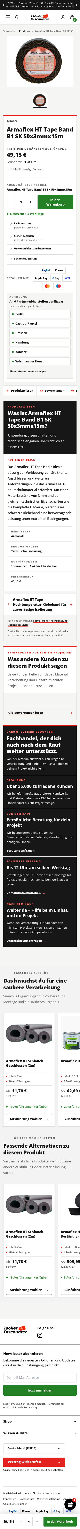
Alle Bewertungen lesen (40, 712)
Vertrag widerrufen (34, 1462)
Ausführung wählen (29, 1119)
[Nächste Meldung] (75, 4)
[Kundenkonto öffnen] (63, 17)
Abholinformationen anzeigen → (29, 371)
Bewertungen (52, 390)
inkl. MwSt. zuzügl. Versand (26, 169)
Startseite (9, 31)
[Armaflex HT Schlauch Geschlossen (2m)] (29, 1033)
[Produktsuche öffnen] (16, 17)
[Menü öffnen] (7, 17)
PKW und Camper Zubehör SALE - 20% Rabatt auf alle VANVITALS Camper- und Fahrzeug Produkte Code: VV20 (40, 5)
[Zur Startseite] (40, 17)
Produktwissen (20, 390)
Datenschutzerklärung (24, 1407)
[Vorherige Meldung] (4, 4)
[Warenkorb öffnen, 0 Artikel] (72, 17)
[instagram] (39, 1335)
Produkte (24, 31)
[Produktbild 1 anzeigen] (40, 100)
